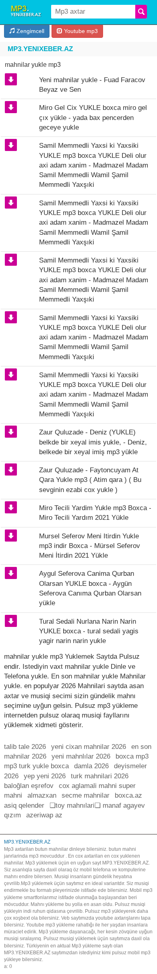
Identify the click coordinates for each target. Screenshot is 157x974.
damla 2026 (91, 766)
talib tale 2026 (25, 747)
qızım (12, 815)
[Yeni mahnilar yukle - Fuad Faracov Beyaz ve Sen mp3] (11, 79)
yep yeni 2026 (45, 776)
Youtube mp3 (80, 31)
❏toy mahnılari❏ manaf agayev (97, 805)
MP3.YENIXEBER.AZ (40, 49)
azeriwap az (44, 815)
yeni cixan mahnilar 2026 (88, 747)
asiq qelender (24, 805)
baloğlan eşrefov (29, 786)
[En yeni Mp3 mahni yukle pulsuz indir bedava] (26, 12)
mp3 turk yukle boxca (36, 766)
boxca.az (128, 795)
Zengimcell (29, 31)
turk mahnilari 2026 (99, 776)
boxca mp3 (132, 756)
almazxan (41, 795)
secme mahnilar (85, 795)
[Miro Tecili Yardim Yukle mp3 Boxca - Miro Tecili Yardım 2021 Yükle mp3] (11, 507)
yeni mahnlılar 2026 (81, 756)
